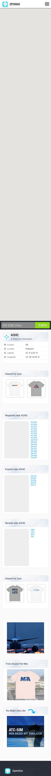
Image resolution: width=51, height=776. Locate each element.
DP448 (34, 456)
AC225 (34, 431)
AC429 (34, 433)
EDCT (33, 485)
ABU (33, 530)
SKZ (33, 534)
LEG (33, 532)
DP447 (34, 453)
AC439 (34, 438)
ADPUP (34, 440)
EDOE (33, 480)
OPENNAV (14, 4)
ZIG (32, 536)
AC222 (34, 427)
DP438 (34, 451)
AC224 (34, 429)
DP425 (34, 442)
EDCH (34, 476)
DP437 (34, 449)
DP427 (34, 447)
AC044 (34, 422)
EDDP (33, 478)
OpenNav (17, 771)
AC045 (34, 424)
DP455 (34, 458)
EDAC (33, 483)
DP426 (34, 444)
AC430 (34, 436)
